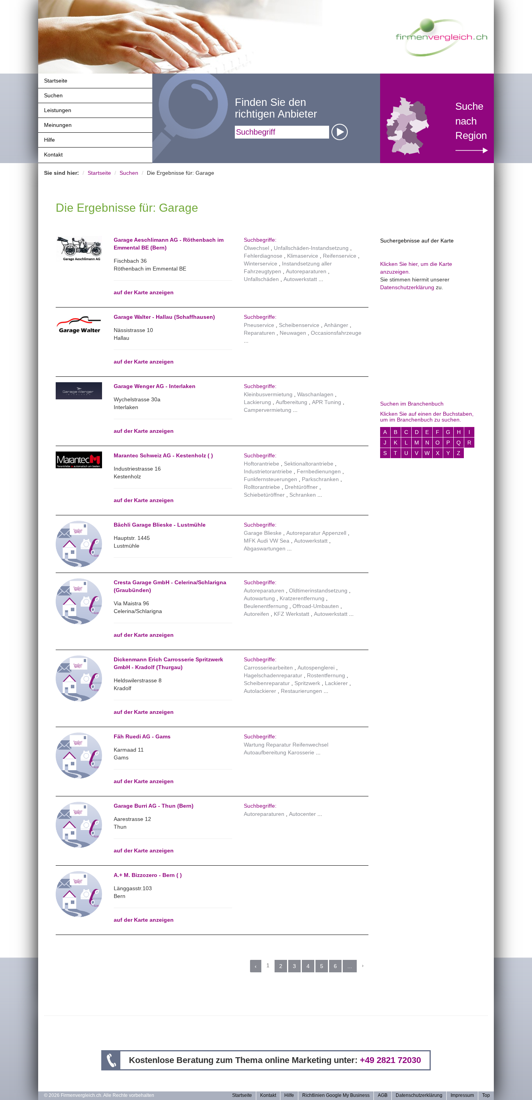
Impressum (462, 1095)
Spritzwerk (307, 683)
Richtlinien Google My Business (336, 1095)
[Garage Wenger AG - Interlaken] (79, 390)
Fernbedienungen (319, 471)
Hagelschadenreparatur (273, 675)
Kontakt (53, 154)
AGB (383, 1095)
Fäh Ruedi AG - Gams (142, 736)
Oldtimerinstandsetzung (318, 590)
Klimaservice (302, 256)
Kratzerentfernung (302, 598)
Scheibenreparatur (267, 683)
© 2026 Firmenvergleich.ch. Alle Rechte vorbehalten (99, 1095)
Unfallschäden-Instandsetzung (311, 248)
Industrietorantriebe (268, 471)
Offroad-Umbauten (315, 606)
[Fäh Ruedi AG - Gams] (79, 755)
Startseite (55, 80)
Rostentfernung (326, 675)
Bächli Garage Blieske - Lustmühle (160, 525)
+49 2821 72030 (390, 1060)
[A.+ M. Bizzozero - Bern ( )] (79, 894)
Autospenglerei (316, 667)
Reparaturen (259, 333)
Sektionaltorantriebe (308, 463)
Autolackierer (260, 691)
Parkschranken (320, 479)
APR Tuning (326, 402)
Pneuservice (259, 325)
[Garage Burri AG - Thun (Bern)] (79, 824)
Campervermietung (267, 410)
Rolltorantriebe (262, 487)
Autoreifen (256, 614)
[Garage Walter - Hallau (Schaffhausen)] (79, 325)
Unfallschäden (261, 279)
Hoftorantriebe (261, 463)
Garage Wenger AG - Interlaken (155, 386)
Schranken (302, 495)
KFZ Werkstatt (291, 614)
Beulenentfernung (266, 606)
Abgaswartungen (264, 548)
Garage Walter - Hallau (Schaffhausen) (164, 317)
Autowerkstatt (300, 279)
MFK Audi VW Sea (266, 541)
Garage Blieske (263, 533)
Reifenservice (339, 256)
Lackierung (257, 402)
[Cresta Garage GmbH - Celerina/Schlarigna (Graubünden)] (79, 601)
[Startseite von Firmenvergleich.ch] (441, 36)
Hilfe (49, 140)
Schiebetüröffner (264, 495)
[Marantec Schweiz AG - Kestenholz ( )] (79, 460)
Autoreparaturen (306, 271)
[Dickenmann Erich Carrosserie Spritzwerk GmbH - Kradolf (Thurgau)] (79, 678)
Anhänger (336, 325)
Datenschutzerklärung (407, 287)
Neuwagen (293, 333)
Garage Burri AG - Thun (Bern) (154, 806)
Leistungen (57, 110)
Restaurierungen (301, 691)
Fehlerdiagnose (263, 256)
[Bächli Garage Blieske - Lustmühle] (79, 543)
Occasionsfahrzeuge (336, 333)
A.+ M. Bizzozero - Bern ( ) (148, 875)
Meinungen (58, 125)
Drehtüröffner (301, 487)
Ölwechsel (256, 248)
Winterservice (260, 263)
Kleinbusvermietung (268, 394)
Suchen (53, 95)
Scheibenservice (299, 325)
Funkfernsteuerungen (270, 479)
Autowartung (259, 598)
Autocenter (302, 814)
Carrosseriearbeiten (268, 667)
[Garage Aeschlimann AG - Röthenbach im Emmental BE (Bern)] (79, 249)
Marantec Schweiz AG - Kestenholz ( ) (163, 455)
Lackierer (336, 683)
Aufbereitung (291, 402)
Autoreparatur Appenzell (316, 533)
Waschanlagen (315, 394)
